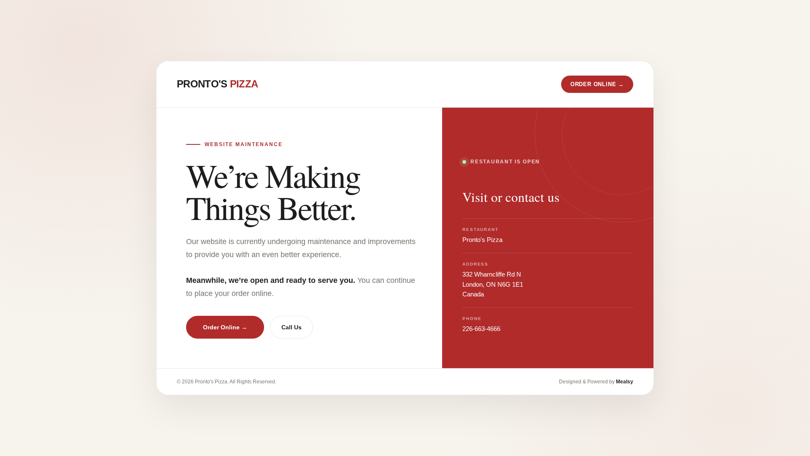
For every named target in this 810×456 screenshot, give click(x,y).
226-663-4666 (481, 328)
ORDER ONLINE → (597, 84)
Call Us (291, 327)
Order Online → (225, 327)
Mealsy (624, 382)
